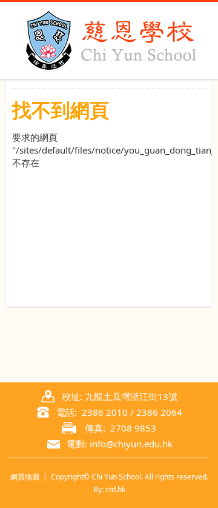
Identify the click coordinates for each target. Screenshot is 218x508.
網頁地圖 (24, 477)
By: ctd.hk (109, 489)
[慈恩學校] (109, 40)
